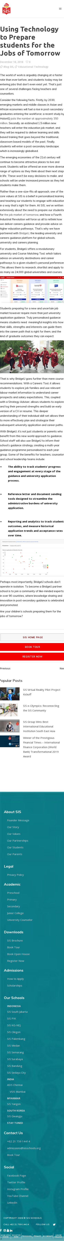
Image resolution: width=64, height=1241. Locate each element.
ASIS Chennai (15, 1085)
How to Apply (15, 978)
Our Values (13, 834)
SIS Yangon (14, 1104)
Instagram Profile (18, 1189)
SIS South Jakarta (17, 1011)
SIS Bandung (14, 1066)
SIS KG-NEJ (14, 1025)
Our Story (13, 827)
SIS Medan (13, 1045)
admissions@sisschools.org (24, 1148)
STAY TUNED (15, 1123)
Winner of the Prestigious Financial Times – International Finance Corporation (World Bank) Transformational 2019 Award (41, 747)
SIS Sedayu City (16, 1072)
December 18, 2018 (11, 62)
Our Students (15, 847)
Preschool (13, 892)
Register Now (15, 960)
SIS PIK (11, 1018)
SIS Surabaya (15, 1059)
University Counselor (20, 920)
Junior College (15, 913)
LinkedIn (12, 1202)
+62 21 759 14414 (18, 1141)
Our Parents (14, 854)
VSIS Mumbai (17, 1091)
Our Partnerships (17, 840)
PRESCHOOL (27, 1236)
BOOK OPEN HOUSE (5, 1236)
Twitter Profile (16, 1182)
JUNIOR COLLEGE (58, 1236)
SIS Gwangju (14, 1116)
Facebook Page (16, 1175)
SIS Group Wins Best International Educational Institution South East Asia (39, 726)
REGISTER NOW (16, 1236)
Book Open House (18, 954)
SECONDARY (48, 1236)
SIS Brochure (15, 940)
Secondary (13, 906)
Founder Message (18, 820)
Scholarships (14, 985)
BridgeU (24, 233)
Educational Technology (33, 66)
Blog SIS (8, 66)
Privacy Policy (15, 874)
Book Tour (13, 947)
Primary (12, 899)
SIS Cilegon (13, 1032)
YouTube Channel (17, 1196)
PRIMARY (37, 1236)
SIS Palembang (16, 1038)
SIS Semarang (15, 1052)
